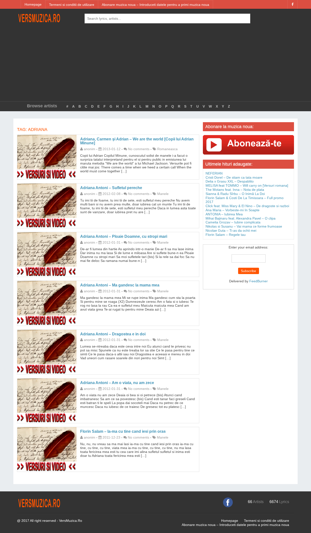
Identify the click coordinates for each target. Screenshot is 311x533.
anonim (89, 149)
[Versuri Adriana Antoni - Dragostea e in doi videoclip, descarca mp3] (47, 352)
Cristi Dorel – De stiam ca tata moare (234, 177)
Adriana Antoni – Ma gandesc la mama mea (119, 285)
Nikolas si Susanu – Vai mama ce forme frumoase (244, 226)
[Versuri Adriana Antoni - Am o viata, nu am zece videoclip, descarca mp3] (47, 400)
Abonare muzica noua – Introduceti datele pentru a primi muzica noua (155, 5)
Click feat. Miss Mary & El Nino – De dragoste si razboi (247, 206)
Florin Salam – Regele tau (226, 235)
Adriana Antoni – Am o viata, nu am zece (117, 383)
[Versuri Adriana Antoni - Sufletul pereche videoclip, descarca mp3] (47, 205)
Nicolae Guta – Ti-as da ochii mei (231, 230)
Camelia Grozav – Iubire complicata (233, 222)
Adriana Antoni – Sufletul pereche (111, 188)
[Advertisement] (155, 65)
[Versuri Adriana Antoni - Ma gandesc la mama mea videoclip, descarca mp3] (47, 303)
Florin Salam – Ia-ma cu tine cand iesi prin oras (123, 431)
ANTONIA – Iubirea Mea (224, 214)
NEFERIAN (214, 173)
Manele (163, 194)
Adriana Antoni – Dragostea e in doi (113, 334)
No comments (138, 149)
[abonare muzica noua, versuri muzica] (248, 145)
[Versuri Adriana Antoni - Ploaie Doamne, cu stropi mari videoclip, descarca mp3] (47, 254)
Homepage (33, 4)
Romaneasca (167, 149)
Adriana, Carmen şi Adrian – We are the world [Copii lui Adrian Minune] (137, 141)
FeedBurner (258, 281)
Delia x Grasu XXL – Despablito (230, 181)
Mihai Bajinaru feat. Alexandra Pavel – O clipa (241, 218)
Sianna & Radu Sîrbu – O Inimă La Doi (235, 194)
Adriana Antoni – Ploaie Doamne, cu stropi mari (123, 236)
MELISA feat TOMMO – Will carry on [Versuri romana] (247, 185)
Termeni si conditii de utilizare (71, 5)
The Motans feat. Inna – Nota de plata (235, 190)
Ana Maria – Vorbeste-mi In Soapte (232, 210)
